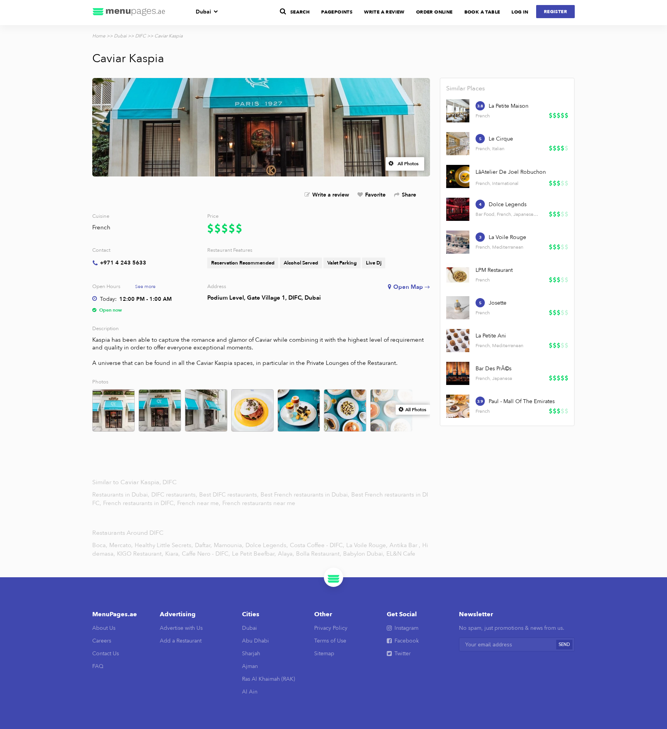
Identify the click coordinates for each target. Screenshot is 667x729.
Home (98, 36)
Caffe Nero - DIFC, (206, 554)
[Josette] (457, 307)
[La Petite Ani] (457, 340)
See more (145, 286)
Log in (519, 12)
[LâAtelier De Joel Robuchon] (457, 176)
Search (300, 12)
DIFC (140, 36)
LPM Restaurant (494, 270)
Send (564, 645)
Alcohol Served (301, 262)
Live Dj (373, 262)
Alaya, (286, 554)
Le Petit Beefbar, (254, 554)
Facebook (406, 640)
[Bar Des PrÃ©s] (457, 373)
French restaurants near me (258, 503)
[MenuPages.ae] (129, 12)
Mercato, (121, 545)
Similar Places (465, 88)
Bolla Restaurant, (318, 554)
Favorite (375, 194)
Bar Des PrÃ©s (493, 368)
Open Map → (411, 287)
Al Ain (249, 691)
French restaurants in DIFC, (140, 503)
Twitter (402, 653)
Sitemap (324, 653)
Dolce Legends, (266, 545)
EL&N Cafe (400, 554)
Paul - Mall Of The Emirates (522, 401)
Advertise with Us (181, 628)
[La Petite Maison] (457, 110)
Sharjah (251, 653)
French (101, 227)
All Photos (408, 164)
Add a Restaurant (180, 640)
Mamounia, (229, 545)
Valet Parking (342, 262)
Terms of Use (330, 640)
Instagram (406, 628)
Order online (434, 12)
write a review (384, 12)
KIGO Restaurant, (140, 554)
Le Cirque (501, 138)
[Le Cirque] (457, 143)
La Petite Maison (508, 106)
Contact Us (105, 653)
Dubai (203, 11)
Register (555, 11)
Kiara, (172, 554)
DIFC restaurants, (175, 494)
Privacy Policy (330, 628)
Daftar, (203, 545)
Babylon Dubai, (363, 554)
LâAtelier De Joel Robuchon (511, 172)
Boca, (99, 545)
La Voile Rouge (507, 237)
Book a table (482, 12)
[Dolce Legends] (457, 209)
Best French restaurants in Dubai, (306, 494)
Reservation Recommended (242, 262)
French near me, (199, 503)
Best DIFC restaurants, (229, 494)
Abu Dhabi (255, 640)
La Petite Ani (491, 335)
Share (409, 194)
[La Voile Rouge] (457, 242)
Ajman (250, 666)
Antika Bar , (404, 545)
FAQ (97, 666)
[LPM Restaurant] (457, 275)
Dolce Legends (507, 204)
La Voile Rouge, (367, 545)
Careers (101, 640)
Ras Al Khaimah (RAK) (268, 679)
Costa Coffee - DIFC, (317, 545)
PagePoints (336, 12)
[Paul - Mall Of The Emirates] (457, 406)
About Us (103, 628)
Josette (497, 303)
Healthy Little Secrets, (164, 545)
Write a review (330, 194)
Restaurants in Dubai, (121, 494)
